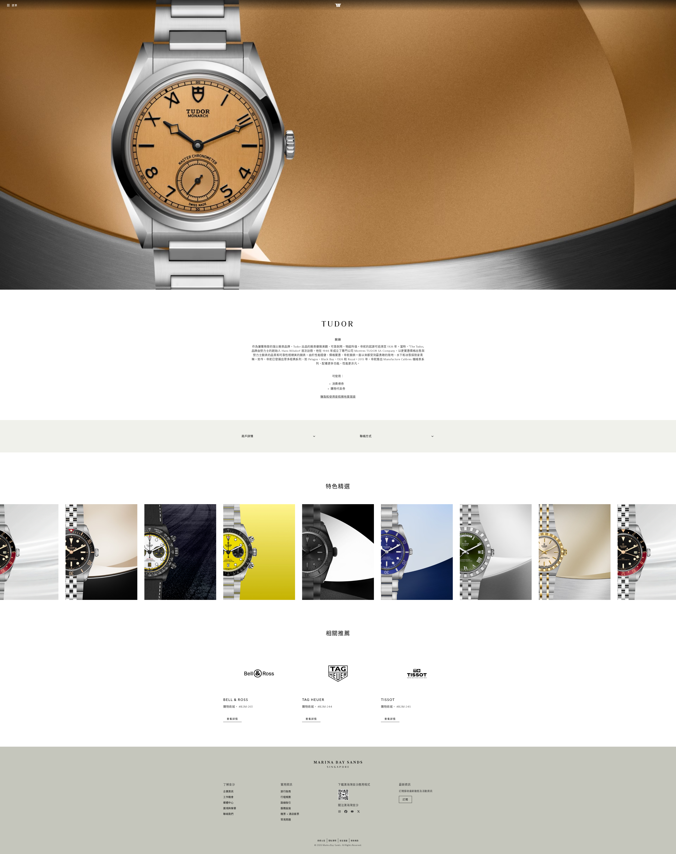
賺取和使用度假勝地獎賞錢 (338, 396)
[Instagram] (340, 812)
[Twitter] (358, 812)
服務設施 (286, 808)
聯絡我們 (228, 814)
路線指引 (286, 803)
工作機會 (228, 797)
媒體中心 (228, 803)
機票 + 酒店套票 (290, 814)
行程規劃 (286, 797)
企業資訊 (228, 791)
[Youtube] (352, 812)
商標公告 (321, 841)
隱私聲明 (332, 841)
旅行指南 (286, 791)
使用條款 (355, 841)
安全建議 (344, 841)
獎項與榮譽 (229, 808)
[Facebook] (346, 812)
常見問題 (286, 819)
